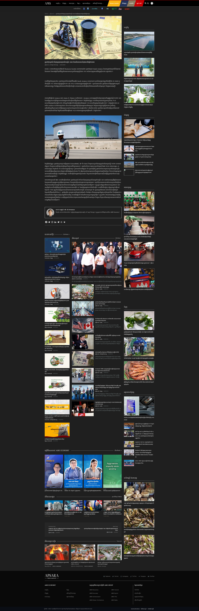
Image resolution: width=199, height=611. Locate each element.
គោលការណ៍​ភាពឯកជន (135, 609)
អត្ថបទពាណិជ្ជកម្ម (86, 3)
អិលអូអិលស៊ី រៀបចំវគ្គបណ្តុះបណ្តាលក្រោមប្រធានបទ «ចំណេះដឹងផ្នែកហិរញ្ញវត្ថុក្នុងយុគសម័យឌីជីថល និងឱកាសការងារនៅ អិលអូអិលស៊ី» (144, 453)
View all (119, 541)
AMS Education (93, 590)
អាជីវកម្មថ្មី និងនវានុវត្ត (97, 3)
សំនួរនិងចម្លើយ (138, 593)
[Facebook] (46, 222)
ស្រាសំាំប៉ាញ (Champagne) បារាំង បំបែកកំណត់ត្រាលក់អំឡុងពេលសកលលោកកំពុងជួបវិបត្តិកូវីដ (137, 238)
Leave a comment (56, 566)
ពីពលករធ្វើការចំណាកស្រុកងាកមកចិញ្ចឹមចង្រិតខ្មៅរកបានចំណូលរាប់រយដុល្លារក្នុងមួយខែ (139, 557)
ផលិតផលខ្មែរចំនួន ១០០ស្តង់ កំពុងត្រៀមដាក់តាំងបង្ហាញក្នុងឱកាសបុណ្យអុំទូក (139, 358)
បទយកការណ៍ (47, 258)
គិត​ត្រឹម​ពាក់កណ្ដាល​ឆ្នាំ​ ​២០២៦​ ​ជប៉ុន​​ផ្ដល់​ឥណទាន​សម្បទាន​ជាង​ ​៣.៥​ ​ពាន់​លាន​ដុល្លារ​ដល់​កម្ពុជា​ (138, 80)
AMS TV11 (114, 597)
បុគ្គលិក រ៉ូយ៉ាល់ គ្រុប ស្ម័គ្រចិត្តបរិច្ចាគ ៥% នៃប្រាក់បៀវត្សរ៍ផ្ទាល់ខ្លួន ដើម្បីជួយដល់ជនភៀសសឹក (144, 425)
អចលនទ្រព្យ (71, 3)
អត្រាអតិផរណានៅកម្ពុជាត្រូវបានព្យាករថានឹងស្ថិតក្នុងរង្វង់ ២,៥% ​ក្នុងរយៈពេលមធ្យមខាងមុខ (144, 156)
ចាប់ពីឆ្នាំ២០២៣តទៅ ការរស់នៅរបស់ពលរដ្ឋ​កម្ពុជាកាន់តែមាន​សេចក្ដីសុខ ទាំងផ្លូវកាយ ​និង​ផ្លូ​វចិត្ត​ (138, 106)
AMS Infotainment (94, 597)
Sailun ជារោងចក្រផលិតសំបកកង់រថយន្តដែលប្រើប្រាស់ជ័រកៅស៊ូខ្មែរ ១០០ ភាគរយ (139, 418)
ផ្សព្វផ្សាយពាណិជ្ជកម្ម (139, 597)
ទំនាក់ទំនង (137, 590)
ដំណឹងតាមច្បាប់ (144, 609)
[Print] (64, 222)
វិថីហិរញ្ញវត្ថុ (124, 3)
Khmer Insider (114, 3)
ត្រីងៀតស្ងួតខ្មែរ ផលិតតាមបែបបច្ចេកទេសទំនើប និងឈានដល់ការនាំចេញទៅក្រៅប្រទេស (139, 383)
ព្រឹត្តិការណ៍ (52, 14)
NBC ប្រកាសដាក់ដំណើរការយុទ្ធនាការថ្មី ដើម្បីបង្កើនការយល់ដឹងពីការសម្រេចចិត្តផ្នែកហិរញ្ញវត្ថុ (144, 164)
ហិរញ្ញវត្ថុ (64, 3)
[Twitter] (49, 222)
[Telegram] (58, 222)
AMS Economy (93, 593)
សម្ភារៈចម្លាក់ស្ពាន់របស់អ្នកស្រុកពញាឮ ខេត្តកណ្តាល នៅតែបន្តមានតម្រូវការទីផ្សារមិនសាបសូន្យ (139, 504)
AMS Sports (114, 593)
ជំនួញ (78, 3)
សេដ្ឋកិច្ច (57, 3)
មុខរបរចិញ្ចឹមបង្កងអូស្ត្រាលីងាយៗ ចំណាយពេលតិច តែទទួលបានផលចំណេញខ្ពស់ (139, 531)
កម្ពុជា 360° (139, 3)
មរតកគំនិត (131, 3)
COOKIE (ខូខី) (151, 609)
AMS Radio (114, 600)
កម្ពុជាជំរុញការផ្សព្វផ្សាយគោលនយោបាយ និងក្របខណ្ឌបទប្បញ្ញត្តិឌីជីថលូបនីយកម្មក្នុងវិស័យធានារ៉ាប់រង (144, 149)
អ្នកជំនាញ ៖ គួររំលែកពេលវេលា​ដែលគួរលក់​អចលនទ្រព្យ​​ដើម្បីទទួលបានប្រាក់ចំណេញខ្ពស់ (109, 563)
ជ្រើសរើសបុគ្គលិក (138, 600)
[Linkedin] (55, 222)
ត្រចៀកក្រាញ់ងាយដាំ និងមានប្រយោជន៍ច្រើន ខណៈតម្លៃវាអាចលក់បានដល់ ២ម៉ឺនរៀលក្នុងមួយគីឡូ (138, 333)
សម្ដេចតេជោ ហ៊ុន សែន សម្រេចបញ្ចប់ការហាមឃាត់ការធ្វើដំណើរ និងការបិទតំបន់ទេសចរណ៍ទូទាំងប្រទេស (144, 444)
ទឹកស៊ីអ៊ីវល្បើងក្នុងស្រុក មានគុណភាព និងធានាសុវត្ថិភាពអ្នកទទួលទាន (137, 213)
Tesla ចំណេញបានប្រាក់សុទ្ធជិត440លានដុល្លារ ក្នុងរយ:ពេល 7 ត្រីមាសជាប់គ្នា (139, 264)
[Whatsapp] (61, 222)
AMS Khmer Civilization (96, 600)
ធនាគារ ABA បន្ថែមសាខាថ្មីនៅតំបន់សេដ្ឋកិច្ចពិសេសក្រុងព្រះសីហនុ (144, 462)
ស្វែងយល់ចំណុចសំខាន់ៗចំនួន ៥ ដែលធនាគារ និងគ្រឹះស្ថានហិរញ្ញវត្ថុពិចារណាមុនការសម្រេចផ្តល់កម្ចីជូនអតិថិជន (137, 141)
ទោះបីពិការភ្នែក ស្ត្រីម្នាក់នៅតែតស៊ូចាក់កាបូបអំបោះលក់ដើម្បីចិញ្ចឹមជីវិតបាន (138, 289)
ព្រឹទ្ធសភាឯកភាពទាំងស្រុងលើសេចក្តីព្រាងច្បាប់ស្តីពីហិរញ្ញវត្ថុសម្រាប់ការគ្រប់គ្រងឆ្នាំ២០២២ (144, 171)
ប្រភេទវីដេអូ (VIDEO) (117, 497)
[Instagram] (52, 222)
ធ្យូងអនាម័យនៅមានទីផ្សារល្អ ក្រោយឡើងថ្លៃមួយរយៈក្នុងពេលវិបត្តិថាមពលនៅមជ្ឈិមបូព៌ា (57, 563)
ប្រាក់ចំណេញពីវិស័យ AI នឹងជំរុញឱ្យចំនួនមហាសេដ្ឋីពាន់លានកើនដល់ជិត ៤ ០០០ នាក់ (83, 563)
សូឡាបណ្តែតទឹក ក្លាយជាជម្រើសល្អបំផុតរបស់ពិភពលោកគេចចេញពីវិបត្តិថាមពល (138, 53)
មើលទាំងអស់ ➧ (66, 234)
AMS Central (115, 590)
